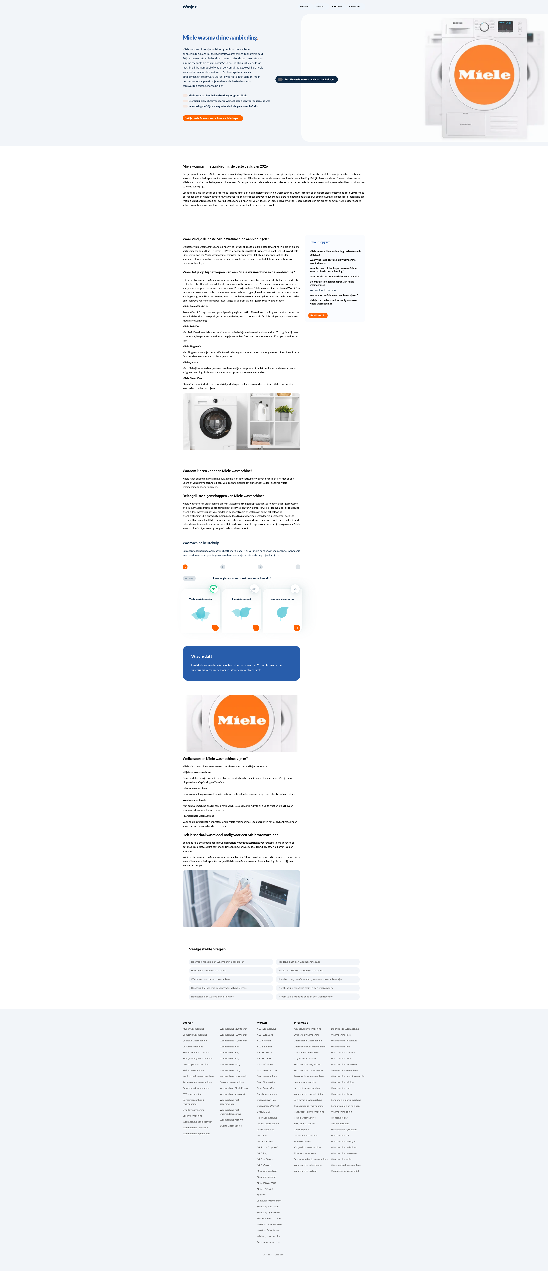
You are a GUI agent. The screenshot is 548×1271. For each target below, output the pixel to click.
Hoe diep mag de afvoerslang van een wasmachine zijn (310, 979)
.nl (190, 6)
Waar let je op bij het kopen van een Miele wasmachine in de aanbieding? (333, 270)
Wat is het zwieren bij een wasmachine (300, 970)
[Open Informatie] (362, 6)
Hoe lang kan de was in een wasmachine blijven (219, 988)
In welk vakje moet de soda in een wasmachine (305, 996)
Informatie (301, 1022)
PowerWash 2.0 (288, 288)
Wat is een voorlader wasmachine (210, 979)
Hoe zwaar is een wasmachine (208, 970)
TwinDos (193, 332)
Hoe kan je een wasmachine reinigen (212, 996)
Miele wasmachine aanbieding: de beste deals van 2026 (335, 253)
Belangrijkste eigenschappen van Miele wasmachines (332, 283)
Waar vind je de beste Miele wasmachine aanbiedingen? (333, 261)
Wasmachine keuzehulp (323, 290)
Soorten (188, 1022)
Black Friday (212, 250)
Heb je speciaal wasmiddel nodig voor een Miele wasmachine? (333, 302)
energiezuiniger (284, 174)
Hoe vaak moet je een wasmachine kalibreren (217, 961)
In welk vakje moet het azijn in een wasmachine (306, 988)
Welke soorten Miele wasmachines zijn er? (334, 295)
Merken (262, 1022)
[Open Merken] (326, 6)
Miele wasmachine (280, 178)
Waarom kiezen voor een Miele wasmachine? (335, 276)
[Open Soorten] (310, 6)
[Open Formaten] (343, 6)
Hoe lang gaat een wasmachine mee (299, 961)
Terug (190, 578)
